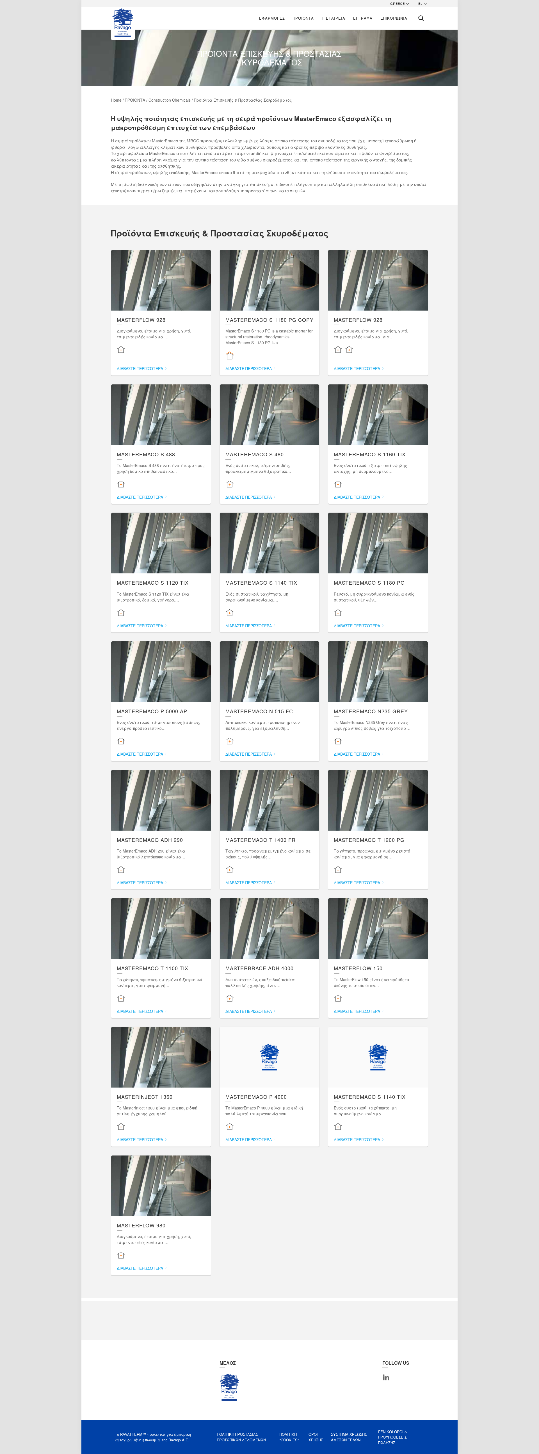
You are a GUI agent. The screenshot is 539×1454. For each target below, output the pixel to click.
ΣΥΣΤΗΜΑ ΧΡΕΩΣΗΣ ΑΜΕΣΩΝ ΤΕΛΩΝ (349, 1437)
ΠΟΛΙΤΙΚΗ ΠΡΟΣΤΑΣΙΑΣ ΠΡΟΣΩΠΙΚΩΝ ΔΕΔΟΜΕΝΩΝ (241, 1437)
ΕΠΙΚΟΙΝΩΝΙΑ (393, 18)
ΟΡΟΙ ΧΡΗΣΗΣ (316, 1437)
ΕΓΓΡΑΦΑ (363, 18)
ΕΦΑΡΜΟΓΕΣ (272, 18)
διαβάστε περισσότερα (140, 368)
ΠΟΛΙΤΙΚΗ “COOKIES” (289, 1437)
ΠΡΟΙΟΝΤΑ (303, 18)
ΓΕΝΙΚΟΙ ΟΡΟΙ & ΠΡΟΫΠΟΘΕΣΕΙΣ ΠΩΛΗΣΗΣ (392, 1437)
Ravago (229, 1387)
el (420, 3)
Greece (397, 3)
